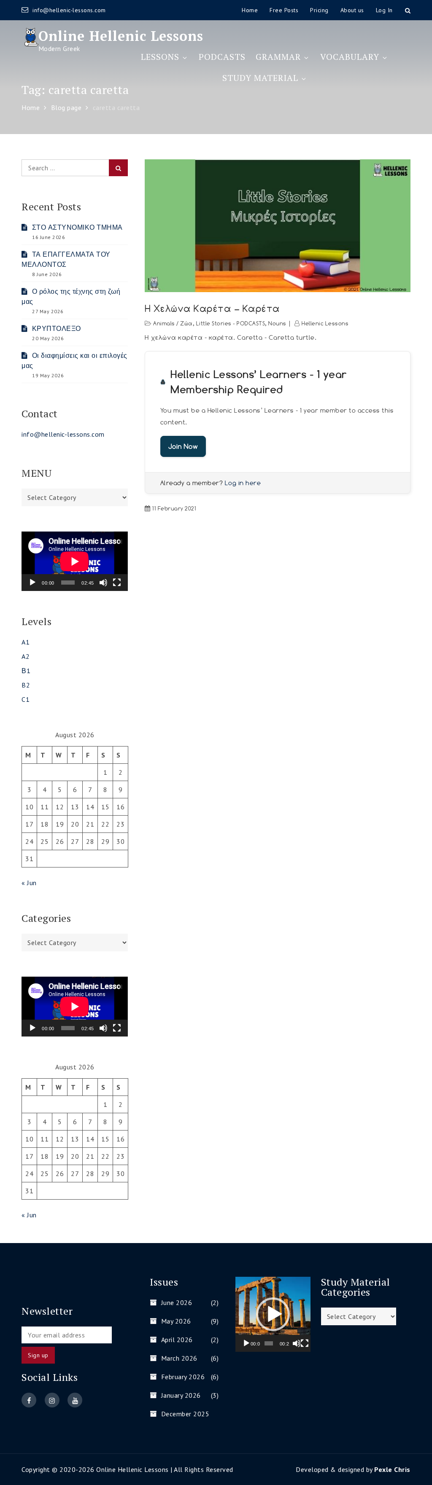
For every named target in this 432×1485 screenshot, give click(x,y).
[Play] (32, 582)
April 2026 (177, 1339)
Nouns (277, 323)
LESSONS (160, 56)
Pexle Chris (392, 1469)
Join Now (183, 446)
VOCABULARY (349, 56)
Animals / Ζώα (173, 323)
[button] (273, 1314)
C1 (26, 699)
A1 (26, 642)
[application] (74, 561)
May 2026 (176, 1321)
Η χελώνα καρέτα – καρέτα (212, 308)
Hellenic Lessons (325, 323)
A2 (26, 656)
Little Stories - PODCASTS (230, 323)
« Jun (29, 882)
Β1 (26, 670)
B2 (26, 685)
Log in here (243, 483)
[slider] (269, 1343)
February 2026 (183, 1376)
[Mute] (103, 582)
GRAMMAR (278, 56)
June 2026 (176, 1302)
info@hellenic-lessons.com (69, 10)
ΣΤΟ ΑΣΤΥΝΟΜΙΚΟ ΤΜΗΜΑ (77, 227)
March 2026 (179, 1358)
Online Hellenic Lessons (120, 36)
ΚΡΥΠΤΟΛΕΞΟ (56, 328)
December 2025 (185, 1414)
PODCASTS (222, 56)
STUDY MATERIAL (260, 77)
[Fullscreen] (117, 582)
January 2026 (181, 1395)
